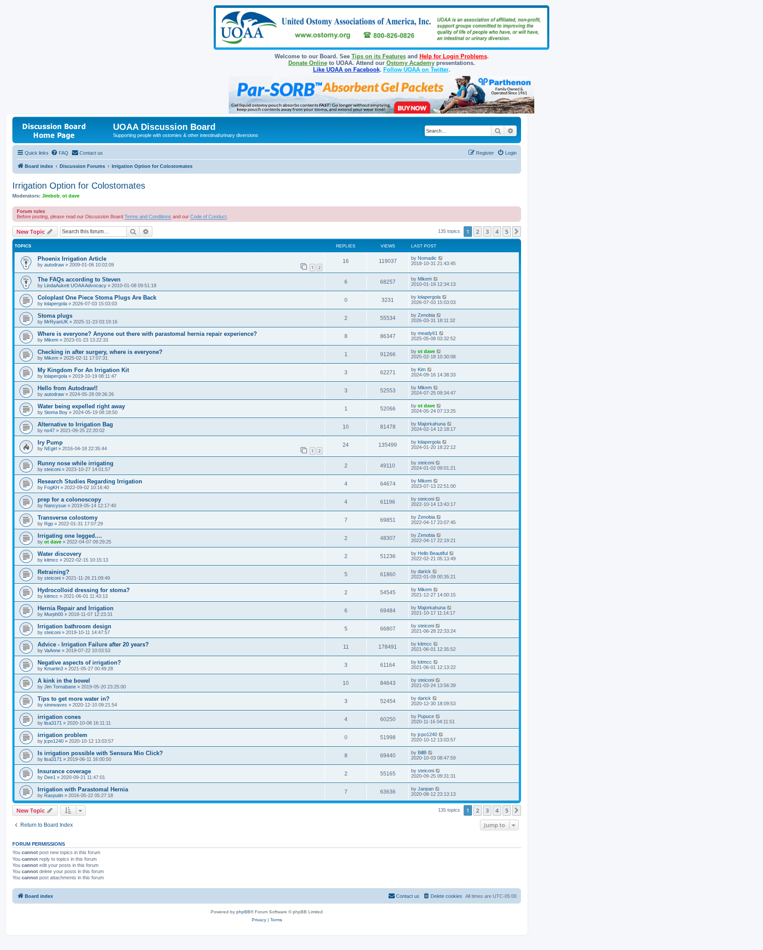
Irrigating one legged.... (70, 535)
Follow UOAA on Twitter (416, 69)
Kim (422, 369)
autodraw (54, 264)
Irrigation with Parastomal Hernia (83, 789)
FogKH (51, 487)
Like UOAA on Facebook (346, 69)
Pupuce (426, 716)
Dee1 (50, 777)
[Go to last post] (441, 258)
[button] (516, 231)
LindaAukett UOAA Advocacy (75, 285)
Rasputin (53, 795)
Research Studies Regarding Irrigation (90, 481)
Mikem (425, 278)
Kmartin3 (53, 668)
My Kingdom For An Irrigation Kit (83, 370)
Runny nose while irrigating (75, 463)
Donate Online (307, 63)
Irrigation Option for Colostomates (78, 185)
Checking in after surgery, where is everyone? (100, 352)
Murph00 (53, 614)
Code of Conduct (208, 216)
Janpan (426, 788)
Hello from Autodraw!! (68, 388)
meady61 (428, 333)
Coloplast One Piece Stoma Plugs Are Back (97, 297)
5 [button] (506, 232)
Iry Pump (50, 442)
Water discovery (59, 554)
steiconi (52, 469)
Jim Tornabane (60, 686)
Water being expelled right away (81, 406)
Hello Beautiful (433, 553)
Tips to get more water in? (74, 698)
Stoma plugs (55, 315)
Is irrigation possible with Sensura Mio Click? (100, 753)
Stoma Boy (56, 412)
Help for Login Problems (453, 56)
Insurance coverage (64, 771)
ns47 (49, 430)
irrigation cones (59, 717)
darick (424, 571)
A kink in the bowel (64, 680)
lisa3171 (53, 723)
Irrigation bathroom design (74, 626)
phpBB (243, 911)
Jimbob (51, 195)
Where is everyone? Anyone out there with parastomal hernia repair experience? (147, 334)
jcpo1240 (54, 741)
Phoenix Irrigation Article (72, 258)
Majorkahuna (432, 423)
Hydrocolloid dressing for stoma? (84, 590)
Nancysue (55, 505)
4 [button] (497, 232)
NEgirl (50, 448)
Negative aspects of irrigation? (79, 662)
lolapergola (55, 303)
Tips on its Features (378, 56)
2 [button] (477, 232)
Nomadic (427, 258)
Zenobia (426, 315)
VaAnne (52, 650)
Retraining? (53, 572)
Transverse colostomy (68, 517)
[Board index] (64, 130)
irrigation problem (62, 735)
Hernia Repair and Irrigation (75, 608)
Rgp (48, 523)
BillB (422, 752)
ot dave (70, 195)
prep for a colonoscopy (69, 499)
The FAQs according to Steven (79, 279)
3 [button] (487, 232)
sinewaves (55, 704)
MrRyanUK (56, 321)
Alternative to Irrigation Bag (75, 424)
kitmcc (51, 559)
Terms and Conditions (148, 216)
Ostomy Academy (410, 63)
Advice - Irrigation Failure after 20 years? (93, 644)
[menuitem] (59, 153)
